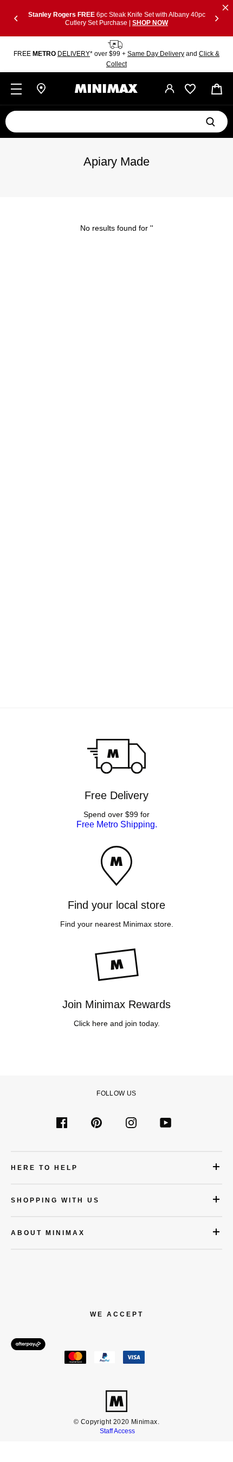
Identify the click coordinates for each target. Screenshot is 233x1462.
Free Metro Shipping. (116, 824)
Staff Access (116, 1431)
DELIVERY (73, 54)
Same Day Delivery (155, 54)
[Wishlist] (190, 89)
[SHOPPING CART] (216, 89)
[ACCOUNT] (169, 88)
